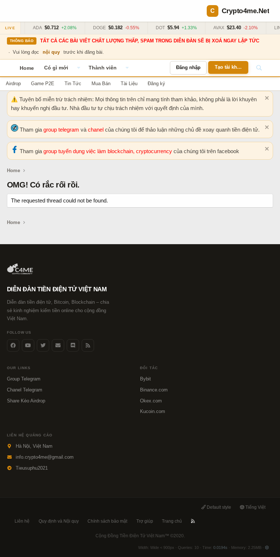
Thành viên (103, 68)
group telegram (62, 129)
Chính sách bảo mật (107, 521)
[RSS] (193, 521)
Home (27, 68)
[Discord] (73, 345)
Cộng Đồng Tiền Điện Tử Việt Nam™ (140, 535)
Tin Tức (73, 83)
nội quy (51, 52)
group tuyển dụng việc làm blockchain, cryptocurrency (108, 151)
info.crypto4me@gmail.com (45, 457)
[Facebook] (13, 345)
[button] (78, 68)
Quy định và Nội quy (59, 521)
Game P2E (42, 83)
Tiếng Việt (254, 507)
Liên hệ (22, 521)
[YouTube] (28, 345)
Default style (218, 507)
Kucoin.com (152, 411)
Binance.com (154, 390)
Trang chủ (172, 521)
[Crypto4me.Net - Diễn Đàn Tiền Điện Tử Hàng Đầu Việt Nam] (20, 273)
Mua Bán (101, 83)
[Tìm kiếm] (258, 68)
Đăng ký (156, 83)
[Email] (58, 345)
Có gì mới (56, 68)
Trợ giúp (144, 521)
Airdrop (13, 83)
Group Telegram (23, 379)
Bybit (145, 379)
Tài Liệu (129, 83)
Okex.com (151, 400)
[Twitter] (43, 345)
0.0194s (220, 547)
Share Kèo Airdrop (26, 400)
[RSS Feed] (88, 345)
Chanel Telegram (24, 390)
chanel (96, 129)
